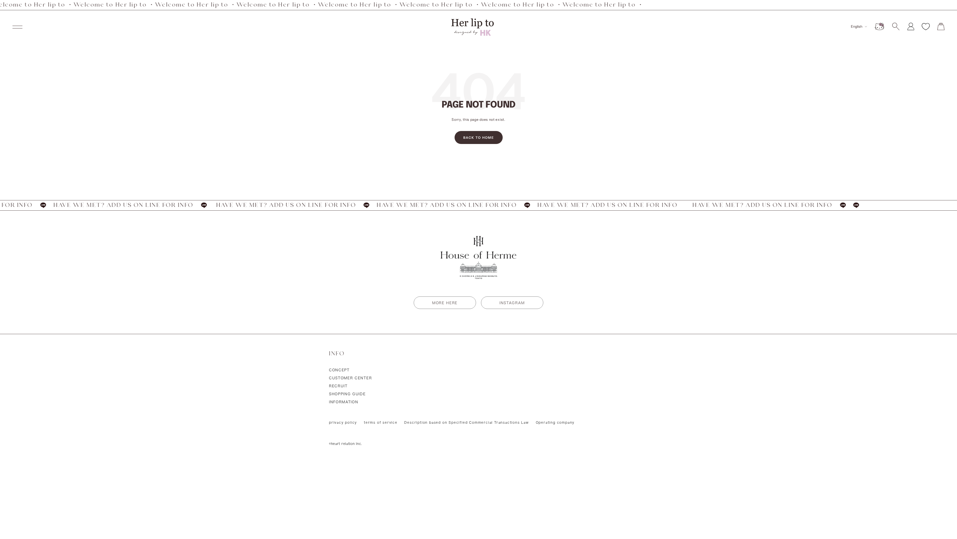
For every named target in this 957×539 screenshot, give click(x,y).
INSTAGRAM (512, 303)
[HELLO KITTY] (879, 26)
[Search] (895, 26)
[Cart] (941, 26)
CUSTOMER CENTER (350, 378)
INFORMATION (343, 402)
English (856, 26)
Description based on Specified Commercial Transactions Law (466, 422)
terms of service (381, 422)
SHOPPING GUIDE (347, 394)
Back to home (478, 137)
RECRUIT (338, 386)
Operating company (555, 422)
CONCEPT (339, 370)
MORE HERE (445, 303)
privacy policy (343, 422)
